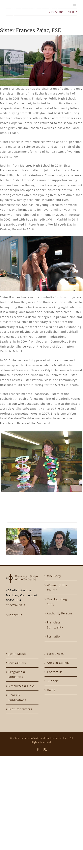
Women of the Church (57, 587)
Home (51, 690)
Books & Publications (17, 697)
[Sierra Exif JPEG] (41, 461)
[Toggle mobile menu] (75, 6)
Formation (54, 636)
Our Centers (17, 663)
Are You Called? (58, 663)
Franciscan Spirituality (55, 624)
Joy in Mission (18, 654)
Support (53, 681)
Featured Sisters (20, 709)
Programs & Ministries (16, 674)
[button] (9, 542)
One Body (54, 576)
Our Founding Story (57, 601)
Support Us (14, 615)
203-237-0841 (15, 605)
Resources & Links (21, 686)
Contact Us (54, 672)
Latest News (55, 654)
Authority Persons (60, 613)
